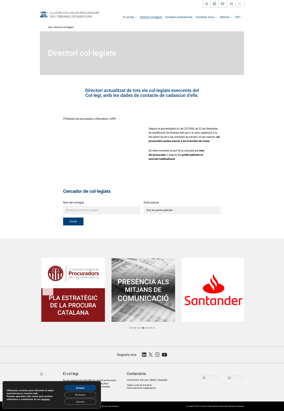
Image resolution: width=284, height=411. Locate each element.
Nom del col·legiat (73, 202)
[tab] (130, 328)
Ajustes (80, 401)
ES (239, 3)
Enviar (73, 221)
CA (231, 3)
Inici (50, 27)
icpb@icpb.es (149, 388)
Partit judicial (151, 202)
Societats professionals (178, 17)
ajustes (45, 399)
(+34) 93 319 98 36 (143, 385)
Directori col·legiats (151, 17)
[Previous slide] (48, 290)
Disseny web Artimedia (110, 406)
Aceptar (80, 388)
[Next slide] (236, 290)
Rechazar (80, 394)
